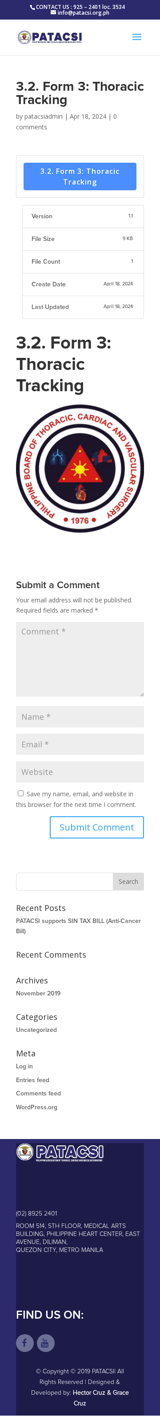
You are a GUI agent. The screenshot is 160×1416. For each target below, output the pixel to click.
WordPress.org (36, 1107)
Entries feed (32, 1080)
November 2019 (38, 994)
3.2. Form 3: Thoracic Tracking (80, 176)
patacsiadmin (43, 116)
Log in (24, 1066)
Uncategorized (36, 1030)
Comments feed (38, 1094)
